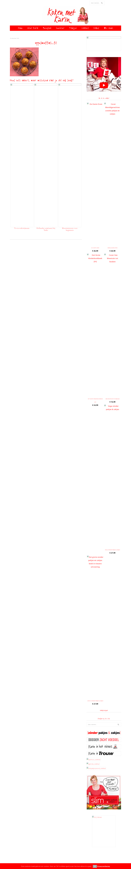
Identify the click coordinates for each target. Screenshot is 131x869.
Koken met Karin (65, 15)
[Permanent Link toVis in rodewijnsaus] (21, 85)
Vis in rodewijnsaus (21, 228)
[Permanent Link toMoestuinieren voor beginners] (69, 85)
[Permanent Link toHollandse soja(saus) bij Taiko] (45, 85)
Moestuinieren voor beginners (69, 229)
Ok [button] (95, 866)
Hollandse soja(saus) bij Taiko (45, 229)
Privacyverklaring (103, 866)
